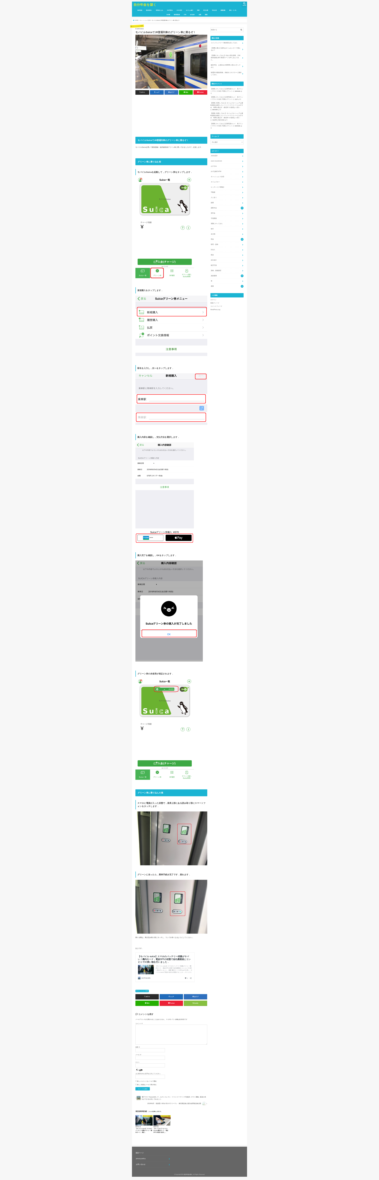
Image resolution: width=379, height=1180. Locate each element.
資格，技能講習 (216, 270)
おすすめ (214, 166)
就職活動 (223, 10)
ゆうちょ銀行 (189, 10)
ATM (185, 14)
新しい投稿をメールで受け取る (146, 1084)
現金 (212, 239)
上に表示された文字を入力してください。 (148, 1073)
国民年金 (214, 208)
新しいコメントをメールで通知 (146, 1081)
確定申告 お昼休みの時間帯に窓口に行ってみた (225, 66)
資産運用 (214, 276)
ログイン (213, 299)
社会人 (213, 249)
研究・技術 (214, 244)
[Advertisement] (171, 116)
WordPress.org (215, 309)
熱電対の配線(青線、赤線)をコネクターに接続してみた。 (226, 73)
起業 (200, 14)
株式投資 (139, 10)
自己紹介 (192, 14)
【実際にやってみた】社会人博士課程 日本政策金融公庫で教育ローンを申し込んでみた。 (225, 58)
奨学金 (213, 213)
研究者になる (159, 10)
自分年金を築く (145, 4)
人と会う (214, 197)
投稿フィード (214, 303)
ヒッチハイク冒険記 (217, 187)
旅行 (212, 229)
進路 (212, 286)
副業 (212, 202)
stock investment (216, 161)
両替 (198, 10)
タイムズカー (215, 182)
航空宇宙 (214, 265)
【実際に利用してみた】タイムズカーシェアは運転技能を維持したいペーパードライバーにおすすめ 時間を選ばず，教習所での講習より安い (226, 105)
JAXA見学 (179, 10)
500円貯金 (170, 10)
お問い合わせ (140, 1164)
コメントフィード (216, 306)
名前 (137, 1047)
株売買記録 (177, 14)
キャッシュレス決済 (142, 991)
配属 (206, 14)
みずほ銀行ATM (216, 171)
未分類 (168, 14)
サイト (137, 1062)
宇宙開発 (214, 218)
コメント (139, 1023)
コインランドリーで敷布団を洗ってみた (224, 43)
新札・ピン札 (232, 10)
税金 (212, 255)
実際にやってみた (217, 223)
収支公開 (205, 10)
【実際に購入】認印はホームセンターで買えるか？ (225, 49)
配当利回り (149, 10)
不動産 (213, 192)
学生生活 (214, 10)
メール (138, 1054)
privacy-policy (141, 1158)
